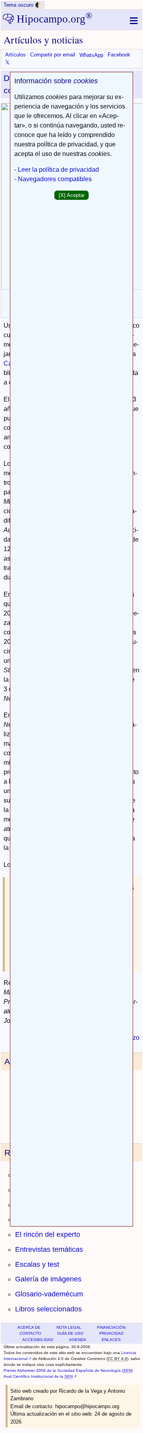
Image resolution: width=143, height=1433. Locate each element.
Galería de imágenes (48, 1279)
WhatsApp (91, 55)
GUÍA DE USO (70, 1333)
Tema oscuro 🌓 (23, 5)
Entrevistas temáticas (49, 1249)
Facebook (119, 55)
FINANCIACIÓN (111, 1327)
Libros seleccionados (48, 1309)
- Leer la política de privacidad (56, 169)
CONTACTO (30, 1333)
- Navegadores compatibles (53, 179)
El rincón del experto (47, 1234)
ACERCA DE (29, 1327)
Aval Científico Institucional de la (38, 1376)
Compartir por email (52, 55)
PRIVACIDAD (111, 1333)
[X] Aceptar (72, 195)
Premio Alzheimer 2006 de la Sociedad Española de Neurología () (68, 1370)
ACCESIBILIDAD (37, 1339)
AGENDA (77, 1339)
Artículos (15, 55)
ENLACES (111, 1339)
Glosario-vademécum (49, 1294)
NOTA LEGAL (68, 1327)
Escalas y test (37, 1264)
